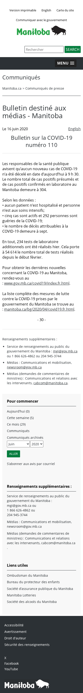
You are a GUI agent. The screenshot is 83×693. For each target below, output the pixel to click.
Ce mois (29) (16, 424)
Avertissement (15, 631)
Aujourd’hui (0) (18, 411)
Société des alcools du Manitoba (32, 601)
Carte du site (65, 10)
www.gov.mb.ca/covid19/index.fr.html (36, 283)
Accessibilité (14, 625)
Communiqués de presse (44, 88)
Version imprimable (22, 10)
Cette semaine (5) (20, 418)
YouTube (11, 669)
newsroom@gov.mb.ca (24, 367)
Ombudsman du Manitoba (27, 575)
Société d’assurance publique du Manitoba (40, 588)
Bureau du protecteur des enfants (33, 582)
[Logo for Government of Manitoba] (41, 33)
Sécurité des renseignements (27, 644)
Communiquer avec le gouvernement (41, 20)
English (46, 10)
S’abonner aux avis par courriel (31, 464)
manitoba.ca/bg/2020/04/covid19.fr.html (39, 309)
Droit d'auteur (15, 638)
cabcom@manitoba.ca (50, 383)
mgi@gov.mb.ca (65, 351)
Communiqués (18, 431)
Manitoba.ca (11, 88)
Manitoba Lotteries (21, 595)
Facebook (11, 663)
